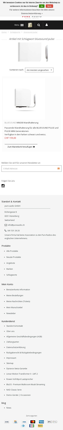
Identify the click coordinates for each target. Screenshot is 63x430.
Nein (49, 6)
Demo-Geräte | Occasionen (18, 395)
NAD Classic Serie (14, 389)
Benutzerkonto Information (18, 289)
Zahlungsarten (12, 342)
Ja (42, 6)
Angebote (10, 263)
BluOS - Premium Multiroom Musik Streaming (25, 384)
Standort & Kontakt (14, 326)
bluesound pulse (30, 32)
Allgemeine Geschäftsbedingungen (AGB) (24, 336)
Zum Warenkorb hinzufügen (20, 147)
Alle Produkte (12, 251)
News (8, 408)
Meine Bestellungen (14, 295)
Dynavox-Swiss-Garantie (16, 368)
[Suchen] (39, 25)
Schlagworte (15, 32)
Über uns (10, 331)
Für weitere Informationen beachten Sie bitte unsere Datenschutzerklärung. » (31, 12)
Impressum (11, 358)
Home (4, 32)
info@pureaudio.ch (16, 225)
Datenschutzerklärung (15, 347)
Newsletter (11, 313)
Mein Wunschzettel (14, 307)
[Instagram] (3, 185)
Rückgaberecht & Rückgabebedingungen (23, 352)
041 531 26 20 (13, 230)
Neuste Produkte (13, 257)
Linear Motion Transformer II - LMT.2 (22, 374)
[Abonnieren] (58, 167)
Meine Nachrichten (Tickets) (18, 301)
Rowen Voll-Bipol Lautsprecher (19, 379)
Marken (9, 269)
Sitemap (9, 363)
